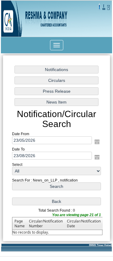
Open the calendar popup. (97, 141)
